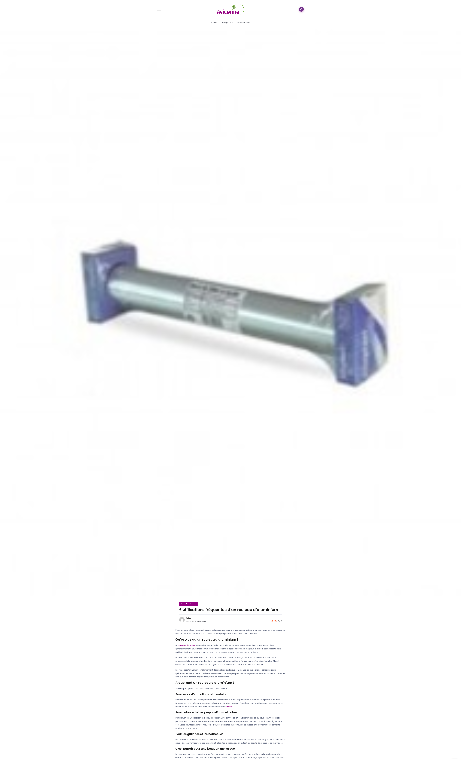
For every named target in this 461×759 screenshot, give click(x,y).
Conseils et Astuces (188, 604)
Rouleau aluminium (187, 645)
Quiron (188, 618)
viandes (228, 706)
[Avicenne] (230, 9)
